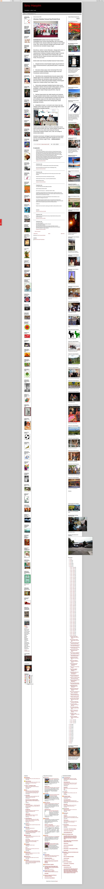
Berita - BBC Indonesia (68, 861)
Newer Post (35, 233)
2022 (70, 563)
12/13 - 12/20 (72, 570)
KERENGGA (28, 777)
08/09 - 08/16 (72, 595)
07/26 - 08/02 (72, 598)
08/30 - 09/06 (72, 591)
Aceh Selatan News (67, 799)
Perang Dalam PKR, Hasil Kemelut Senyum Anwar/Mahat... (74, 673)
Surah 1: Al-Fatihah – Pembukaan (49, 859)
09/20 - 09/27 (72, 587)
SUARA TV (27, 823)
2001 (70, 742)
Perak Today (28, 839)
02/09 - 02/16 (72, 632)
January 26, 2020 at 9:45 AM (40, 168)
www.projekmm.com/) (67, 867)
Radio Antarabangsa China (68, 834)
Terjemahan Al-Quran (48, 858)
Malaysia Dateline (67, 865)
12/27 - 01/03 (72, 567)
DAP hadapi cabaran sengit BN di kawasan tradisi (33, 824)
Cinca (27, 847)
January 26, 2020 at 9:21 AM (40, 160)
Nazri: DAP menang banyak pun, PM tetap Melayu (52, 836)
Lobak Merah (28, 804)
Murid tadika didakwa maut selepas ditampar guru (33, 778)
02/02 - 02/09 (72, 633)
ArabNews (65, 791)
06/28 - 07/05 (72, 604)
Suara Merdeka (28, 781)
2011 (70, 735)
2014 (70, 731)
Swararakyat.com (67, 782)
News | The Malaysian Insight (69, 856)
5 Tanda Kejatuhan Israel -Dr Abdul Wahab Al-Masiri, (74, 655)
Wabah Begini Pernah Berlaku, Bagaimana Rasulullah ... (74, 686)
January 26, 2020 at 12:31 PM (41, 211)
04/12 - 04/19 (72, 619)
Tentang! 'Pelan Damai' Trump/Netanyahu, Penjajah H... (74, 664)
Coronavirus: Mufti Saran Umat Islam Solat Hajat (74, 702)
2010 (70, 737)
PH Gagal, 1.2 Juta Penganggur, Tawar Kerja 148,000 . (74, 714)
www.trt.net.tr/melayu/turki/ (68, 845)
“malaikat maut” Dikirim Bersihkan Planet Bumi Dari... (74, 658)
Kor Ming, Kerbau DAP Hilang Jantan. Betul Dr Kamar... (74, 637)
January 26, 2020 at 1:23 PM (40, 218)
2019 (70, 724)
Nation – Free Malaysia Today (31, 785)
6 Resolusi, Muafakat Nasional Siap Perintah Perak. (74, 717)
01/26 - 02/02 (72, 635)
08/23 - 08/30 (72, 592)
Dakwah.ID (65, 787)
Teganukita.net (47, 842)
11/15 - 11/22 (72, 575)
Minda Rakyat (28, 852)
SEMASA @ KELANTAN (49, 824)
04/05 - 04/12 (72, 621)
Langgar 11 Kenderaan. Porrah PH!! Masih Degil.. (74, 694)
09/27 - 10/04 (72, 585)
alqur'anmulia (47, 854)
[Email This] (53, 144)
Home (24, 13)
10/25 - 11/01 (72, 580)
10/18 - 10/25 (72, 581)
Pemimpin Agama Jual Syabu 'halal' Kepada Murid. (75, 648)
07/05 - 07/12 (72, 602)
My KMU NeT (28, 809)
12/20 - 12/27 (72, 568)
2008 (70, 740)
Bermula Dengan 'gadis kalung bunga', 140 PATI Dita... (74, 640)
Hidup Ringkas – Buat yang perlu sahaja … (71, 848)
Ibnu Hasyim (32, 5)
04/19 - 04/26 (72, 618)
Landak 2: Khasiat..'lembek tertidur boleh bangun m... (74, 696)
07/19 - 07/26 (72, 599)
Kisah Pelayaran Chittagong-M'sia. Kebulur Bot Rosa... (75, 653)
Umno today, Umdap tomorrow (30, 828)
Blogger (56, 881)
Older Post (62, 233)
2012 (70, 734)
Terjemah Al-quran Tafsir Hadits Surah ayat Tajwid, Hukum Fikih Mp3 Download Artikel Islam (51, 867)
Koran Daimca (66, 824)
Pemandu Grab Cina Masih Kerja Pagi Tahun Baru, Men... (74, 699)
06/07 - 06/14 (72, 608)
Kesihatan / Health (67, 796)
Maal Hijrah (46, 862)
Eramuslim (65, 804)
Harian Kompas (66, 858)
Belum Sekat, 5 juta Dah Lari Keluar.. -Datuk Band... (74, 692)
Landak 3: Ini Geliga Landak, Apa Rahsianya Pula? (74, 678)
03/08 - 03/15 (72, 626)
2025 (70, 559)
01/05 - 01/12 (72, 722)
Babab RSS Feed (47, 809)
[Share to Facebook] (56, 144)
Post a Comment (37, 231)
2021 (70, 564)
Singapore (65, 815)
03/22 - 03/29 (72, 623)
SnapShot (27, 860)
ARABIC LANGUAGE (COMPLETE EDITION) (51, 871)
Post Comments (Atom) (41, 235)
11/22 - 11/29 (72, 574)
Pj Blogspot (27, 844)
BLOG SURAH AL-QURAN (49, 864)
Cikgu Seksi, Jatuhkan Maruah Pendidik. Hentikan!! (73, 670)
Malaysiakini (66, 860)
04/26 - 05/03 (72, 616)
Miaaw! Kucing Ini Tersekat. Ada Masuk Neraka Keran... (74, 650)
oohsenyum (47, 777)
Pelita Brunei (66, 843)
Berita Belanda (66, 808)
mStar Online (66, 850)
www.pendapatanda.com (68, 832)
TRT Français (66, 820)
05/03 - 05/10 (72, 615)
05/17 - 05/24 (72, 612)
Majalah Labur (47, 786)
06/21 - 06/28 (72, 605)
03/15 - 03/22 (72, 625)
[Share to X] (55, 144)
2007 (70, 741)
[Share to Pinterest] (58, 144)
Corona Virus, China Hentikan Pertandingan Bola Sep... (74, 704)
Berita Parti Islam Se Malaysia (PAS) (32, 799)
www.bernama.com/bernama (69, 830)
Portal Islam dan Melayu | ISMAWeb (32, 830)
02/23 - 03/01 (72, 629)
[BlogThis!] (54, 144)
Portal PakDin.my (29, 818)
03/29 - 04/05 (72, 622)
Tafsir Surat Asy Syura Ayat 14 (49, 869)
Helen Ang (27, 827)
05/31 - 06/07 (72, 609)
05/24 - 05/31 (72, 611)
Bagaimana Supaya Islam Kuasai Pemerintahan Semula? (74, 689)
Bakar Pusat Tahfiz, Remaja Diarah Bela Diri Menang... (75, 683)
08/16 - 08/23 (72, 594)
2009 (70, 738)
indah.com (46, 835)
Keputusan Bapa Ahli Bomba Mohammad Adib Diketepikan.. (74, 680)
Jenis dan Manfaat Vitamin (67, 797)
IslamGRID (46, 873)
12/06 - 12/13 (72, 571)
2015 (70, 730)
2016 (70, 728)
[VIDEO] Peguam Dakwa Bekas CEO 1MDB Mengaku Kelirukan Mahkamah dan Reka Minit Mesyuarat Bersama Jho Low (32, 820)
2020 (70, 566)
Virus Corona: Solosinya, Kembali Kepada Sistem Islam (74, 708)
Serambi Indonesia (67, 777)
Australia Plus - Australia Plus (69, 863)
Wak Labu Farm (47, 802)
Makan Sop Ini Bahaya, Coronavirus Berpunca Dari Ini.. (74, 661)
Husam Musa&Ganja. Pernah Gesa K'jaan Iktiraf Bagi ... (75, 645)
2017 (70, 727)
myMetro (65, 854)
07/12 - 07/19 (72, 601)
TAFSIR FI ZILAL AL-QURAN (49, 870)
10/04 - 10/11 (72, 584)
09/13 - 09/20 (72, 588)
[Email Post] (51, 144)
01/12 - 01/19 (72, 721)
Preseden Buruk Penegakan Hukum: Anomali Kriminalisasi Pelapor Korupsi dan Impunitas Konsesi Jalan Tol (70, 784)
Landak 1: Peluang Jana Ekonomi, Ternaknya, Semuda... (74, 711)
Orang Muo (46, 793)
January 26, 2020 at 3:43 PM (40, 229)
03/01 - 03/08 (72, 628)
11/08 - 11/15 (72, 577)
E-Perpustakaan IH (31, 13)
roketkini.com (28, 856)
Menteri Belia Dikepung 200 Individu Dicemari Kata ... (74, 643)
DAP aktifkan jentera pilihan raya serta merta (32, 857)
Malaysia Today (28, 835)
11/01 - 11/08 (72, 578)
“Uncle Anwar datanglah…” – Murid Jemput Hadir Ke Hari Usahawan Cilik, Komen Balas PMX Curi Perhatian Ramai (33, 806)
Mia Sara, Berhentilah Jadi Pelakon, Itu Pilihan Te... (74, 676)
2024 (70, 560)
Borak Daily (28, 795)
